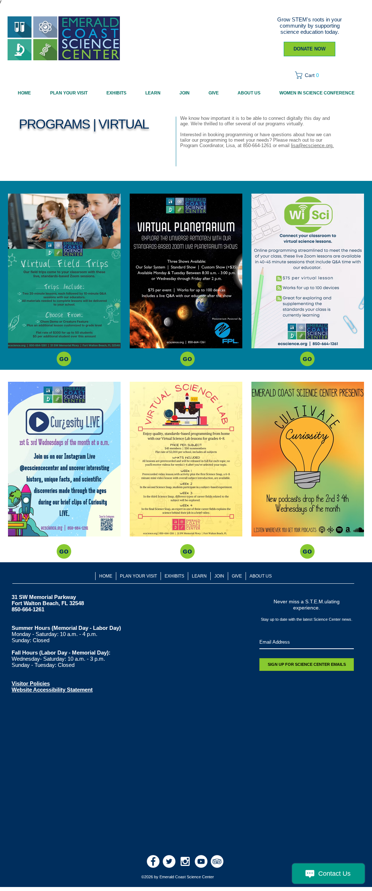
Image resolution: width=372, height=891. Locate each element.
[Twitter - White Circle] (169, 861)
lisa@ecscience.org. (312, 145)
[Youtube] (201, 861)
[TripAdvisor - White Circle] (217, 861)
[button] (309, 75)
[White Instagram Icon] (185, 861)
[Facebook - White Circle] (153, 861)
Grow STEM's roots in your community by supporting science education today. (309, 25)
